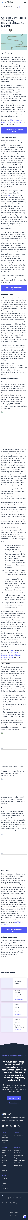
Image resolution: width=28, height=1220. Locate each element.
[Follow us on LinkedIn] (3, 1126)
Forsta (3, 1158)
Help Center (17, 1153)
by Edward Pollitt (18, 986)
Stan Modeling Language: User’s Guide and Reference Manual (11, 655)
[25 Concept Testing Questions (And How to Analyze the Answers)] (7, 983)
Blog (15, 1158)
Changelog (5, 1140)
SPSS (3, 1153)
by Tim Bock (17, 1014)
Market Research (18, 1135)
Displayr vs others (6, 1150)
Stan (9, 195)
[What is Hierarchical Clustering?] (7, 1025)
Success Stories (18, 1155)
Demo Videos (18, 1163)
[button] (2, 53)
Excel (3, 1168)
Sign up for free (14, 1098)
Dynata (4, 1165)
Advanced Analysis (7, 14)
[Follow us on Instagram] (11, 1126)
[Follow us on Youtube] (7, 1126)
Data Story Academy (19, 1160)
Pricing (4, 1135)
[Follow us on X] (19, 1126)
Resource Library (18, 1150)
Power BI (4, 1170)
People (4, 1183)
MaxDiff (15, 14)
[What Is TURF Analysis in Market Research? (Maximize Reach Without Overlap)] (7, 995)
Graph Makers (18, 1165)
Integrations (5, 1137)
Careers (4, 1180)
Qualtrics (4, 1160)
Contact (4, 1185)
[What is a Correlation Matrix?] (7, 1010)
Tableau (4, 1155)
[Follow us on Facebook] (15, 1126)
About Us (4, 1178)
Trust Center (5, 1188)
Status (3, 1142)
